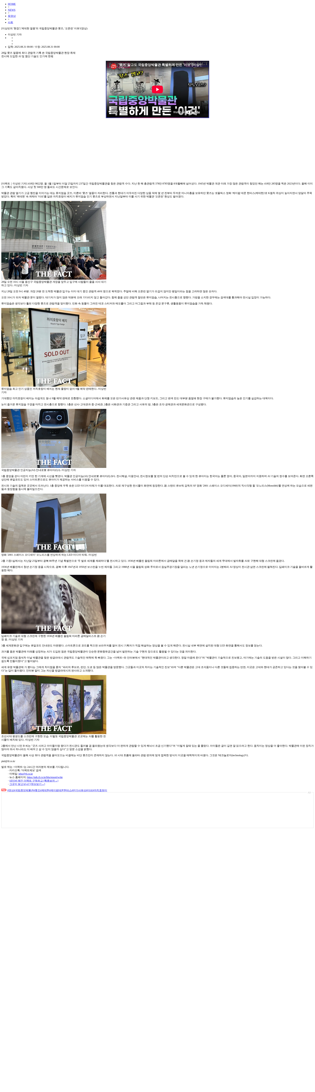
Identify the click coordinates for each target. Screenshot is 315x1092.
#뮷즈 (37, 790)
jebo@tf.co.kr (26, 773)
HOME (12, 4)
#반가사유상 (79, 790)
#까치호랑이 (100, 790)
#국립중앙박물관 (24, 790)
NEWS (11, 10)
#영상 (10, 790)
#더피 (89, 790)
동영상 (12, 16)
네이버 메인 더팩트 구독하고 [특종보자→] (33, 780)
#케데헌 (44, 790)
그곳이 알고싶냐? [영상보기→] (27, 784)
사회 (10, 22)
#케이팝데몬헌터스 (60, 790)
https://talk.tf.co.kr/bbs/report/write (45, 777)
